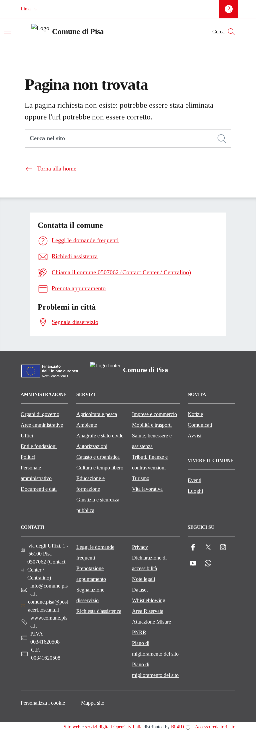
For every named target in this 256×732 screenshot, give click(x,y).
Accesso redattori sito (215, 726)
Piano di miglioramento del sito (155, 648)
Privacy (140, 547)
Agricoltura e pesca (96, 414)
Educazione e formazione (90, 483)
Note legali (143, 579)
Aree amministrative (42, 425)
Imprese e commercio (154, 414)
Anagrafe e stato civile (99, 435)
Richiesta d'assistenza (98, 611)
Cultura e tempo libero (99, 467)
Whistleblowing (148, 600)
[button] (30, 9)
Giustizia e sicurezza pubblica (97, 505)
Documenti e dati (39, 489)
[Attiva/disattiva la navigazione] (7, 31)
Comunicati (200, 425)
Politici (28, 457)
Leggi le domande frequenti (95, 552)
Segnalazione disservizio (90, 595)
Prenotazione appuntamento (91, 574)
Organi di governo (40, 414)
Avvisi (194, 435)
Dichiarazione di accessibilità (149, 563)
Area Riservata (147, 611)
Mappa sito (92, 703)
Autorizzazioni (91, 446)
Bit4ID (177, 726)
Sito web (72, 726)
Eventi (194, 480)
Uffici (27, 435)
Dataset (140, 590)
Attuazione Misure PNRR (151, 627)
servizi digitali (98, 726)
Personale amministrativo (36, 473)
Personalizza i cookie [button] (43, 703)
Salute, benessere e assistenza (152, 441)
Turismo (140, 478)
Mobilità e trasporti (152, 425)
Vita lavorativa (147, 489)
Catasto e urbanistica (98, 457)
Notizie (195, 414)
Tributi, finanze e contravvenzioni (150, 462)
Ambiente (86, 425)
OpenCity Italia (127, 726)
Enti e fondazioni (39, 446)
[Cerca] (222, 138)
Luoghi (195, 491)
